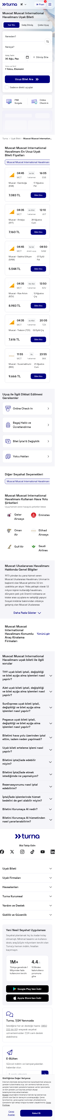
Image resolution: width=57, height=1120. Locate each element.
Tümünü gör (43, 633)
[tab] (11, 25)
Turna (5, 138)
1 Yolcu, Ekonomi (14, 68)
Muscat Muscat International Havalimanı (37, 138)
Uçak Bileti (16, 138)
